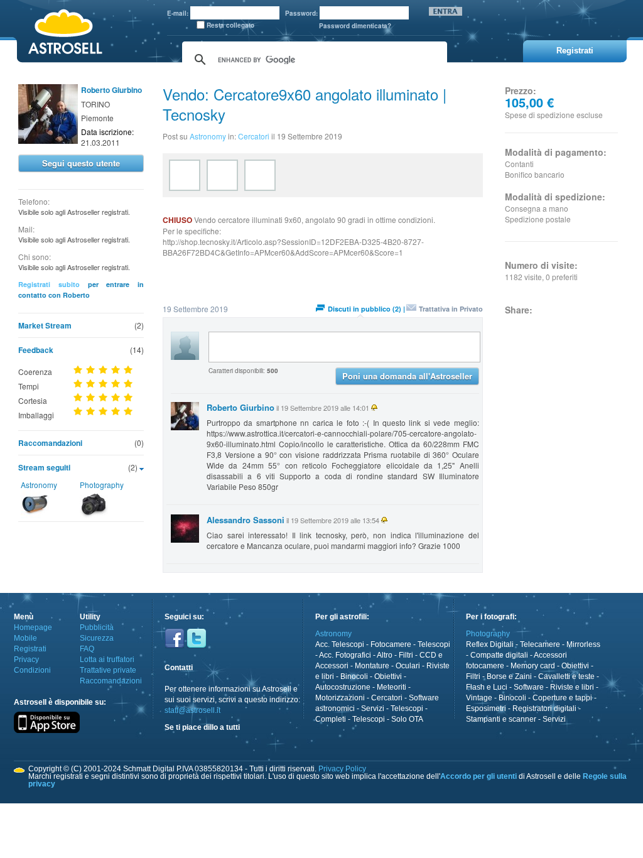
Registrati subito (49, 284)
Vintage (479, 697)
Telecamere (540, 644)
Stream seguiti (44, 467)
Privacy (26, 659)
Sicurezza (97, 638)
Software (529, 687)
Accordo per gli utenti (478, 776)
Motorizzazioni (340, 697)
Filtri (406, 655)
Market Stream (45, 325)
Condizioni (32, 670)
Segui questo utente (81, 163)
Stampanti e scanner (501, 719)
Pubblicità (97, 627)
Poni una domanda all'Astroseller (407, 376)
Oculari (408, 665)
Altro (384, 655)
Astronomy (39, 484)
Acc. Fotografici (345, 655)
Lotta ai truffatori (107, 659)
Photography (102, 484)
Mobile (25, 638)
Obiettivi (388, 676)
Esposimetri (486, 708)
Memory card (533, 665)
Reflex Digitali (490, 644)
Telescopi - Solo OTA (387, 719)
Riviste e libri (572, 687)
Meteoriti (391, 687)
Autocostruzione (342, 687)
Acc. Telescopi (339, 644)
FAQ (87, 648)
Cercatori (253, 136)
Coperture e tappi (562, 697)
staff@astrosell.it (192, 710)
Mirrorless (583, 644)
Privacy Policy (342, 768)
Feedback (35, 350)
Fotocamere (390, 644)
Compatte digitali (499, 655)
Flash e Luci (486, 687)
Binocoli (354, 676)
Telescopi (434, 644)
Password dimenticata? (355, 25)
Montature (372, 665)
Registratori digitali (544, 708)
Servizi (372, 708)
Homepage (33, 627)
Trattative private (108, 670)
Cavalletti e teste (566, 676)
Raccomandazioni (50, 442)
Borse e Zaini (509, 676)
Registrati (30, 648)
